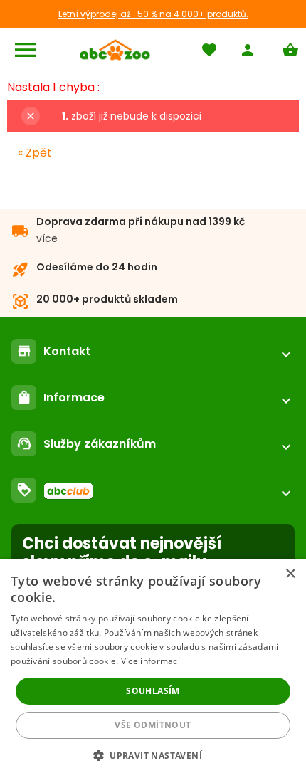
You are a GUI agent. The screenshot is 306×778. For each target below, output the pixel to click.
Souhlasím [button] (153, 691)
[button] (153, 755)
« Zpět (35, 152)
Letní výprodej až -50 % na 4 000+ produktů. (153, 14)
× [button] (290, 574)
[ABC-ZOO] (115, 50)
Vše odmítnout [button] (153, 725)
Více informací (150, 661)
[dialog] (153, 668)
